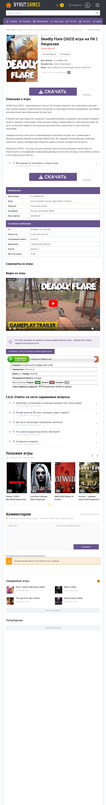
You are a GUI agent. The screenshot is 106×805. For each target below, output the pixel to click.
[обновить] (29, 369)
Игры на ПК (21, 30)
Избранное (77, 5)
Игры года (58, 21)
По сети (86, 21)
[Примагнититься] (96, 362)
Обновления (42, 21)
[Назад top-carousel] (92, 455)
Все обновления (53, 610)
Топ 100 (73, 21)
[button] (49, 505)
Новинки (27, 21)
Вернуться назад (94, 30)
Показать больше (53, 628)
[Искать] (97, 12)
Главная (13, 21)
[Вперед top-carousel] (97, 455)
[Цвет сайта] (59, 5)
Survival (30, 30)
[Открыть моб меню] (97, 5)
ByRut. (27, 5)
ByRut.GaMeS (11, 30)
